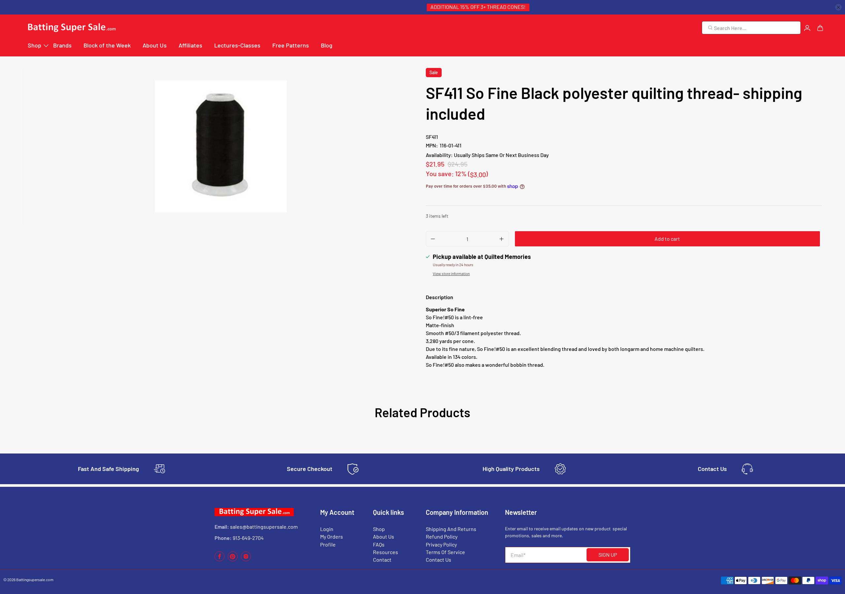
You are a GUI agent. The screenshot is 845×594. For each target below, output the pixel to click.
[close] (838, 7)
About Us (155, 45)
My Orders (331, 536)
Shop (34, 45)
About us (383, 536)
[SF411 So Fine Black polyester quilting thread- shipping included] (221, 146)
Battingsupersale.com (34, 579)
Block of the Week (107, 45)
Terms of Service (445, 552)
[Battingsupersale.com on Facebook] (219, 559)
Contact (382, 559)
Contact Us (438, 559)
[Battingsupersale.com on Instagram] (246, 559)
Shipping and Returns (451, 529)
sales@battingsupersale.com (264, 526)
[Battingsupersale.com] (71, 28)
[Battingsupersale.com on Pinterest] (233, 559)
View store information (451, 273)
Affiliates (190, 45)
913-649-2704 (248, 538)
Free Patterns (290, 45)
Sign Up (607, 554)
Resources (385, 552)
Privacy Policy (441, 544)
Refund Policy (441, 536)
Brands (62, 45)
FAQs (379, 544)
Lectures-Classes (237, 45)
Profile (328, 544)
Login (326, 529)
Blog (326, 45)
